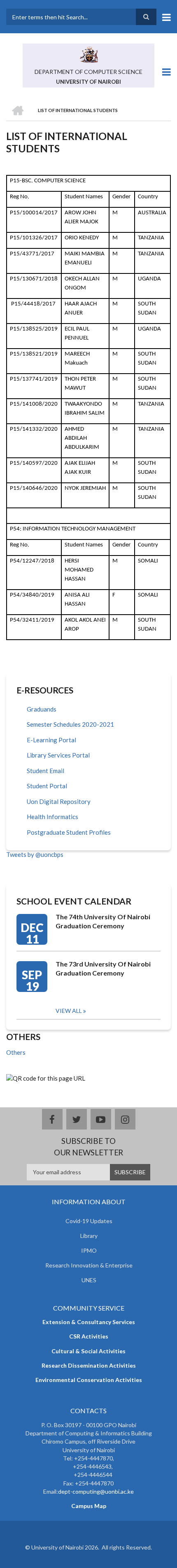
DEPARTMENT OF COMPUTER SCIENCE (88, 71)
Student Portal (47, 786)
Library (89, 1235)
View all (69, 1010)
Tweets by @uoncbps (34, 854)
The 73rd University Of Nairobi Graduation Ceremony (103, 968)
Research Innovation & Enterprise (89, 1265)
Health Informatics (52, 816)
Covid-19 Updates (88, 1220)
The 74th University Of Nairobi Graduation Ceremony (103, 921)
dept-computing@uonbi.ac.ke (96, 1491)
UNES (89, 1279)
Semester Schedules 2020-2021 (70, 724)
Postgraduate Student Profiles (69, 832)
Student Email (45, 770)
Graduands (41, 709)
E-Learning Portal (51, 740)
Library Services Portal (58, 755)
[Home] (88, 54)
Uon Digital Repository (59, 801)
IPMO (89, 1250)
